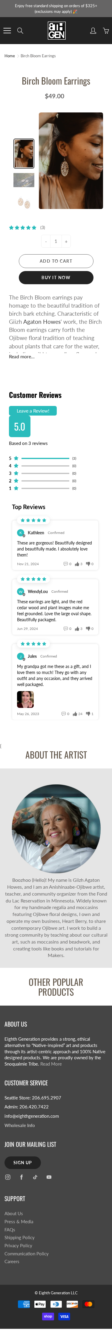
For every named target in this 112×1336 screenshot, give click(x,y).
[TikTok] (35, 1177)
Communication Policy (26, 1253)
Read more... (22, 356)
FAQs (9, 1229)
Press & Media (18, 1221)
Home (9, 55)
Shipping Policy (19, 1237)
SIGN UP (22, 1162)
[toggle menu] (7, 30)
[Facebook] (21, 1177)
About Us (13, 1213)
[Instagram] (7, 1177)
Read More (51, 1063)
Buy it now (56, 277)
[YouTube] (49, 1177)
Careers (11, 1261)
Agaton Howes (41, 321)
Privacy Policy (18, 1245)
